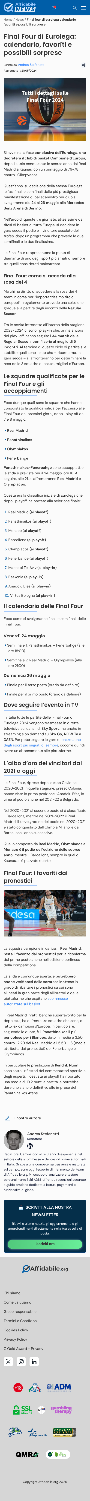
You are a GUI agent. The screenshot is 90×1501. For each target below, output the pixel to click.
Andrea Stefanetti (31, 65)
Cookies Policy (16, 1330)
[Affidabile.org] (20, 8)
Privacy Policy (15, 1339)
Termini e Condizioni (21, 1320)
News (19, 19)
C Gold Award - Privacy (23, 1348)
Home (8, 19)
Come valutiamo (17, 1302)
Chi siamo (12, 1293)
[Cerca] (75, 8)
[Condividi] (83, 65)
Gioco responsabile (20, 1311)
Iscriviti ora (45, 1244)
